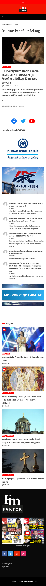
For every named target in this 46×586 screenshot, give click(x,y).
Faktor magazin (7, 564)
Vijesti (8, 67)
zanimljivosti (10, 393)
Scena (8, 353)
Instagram (23, 553)
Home (3, 24)
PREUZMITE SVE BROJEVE (23, 546)
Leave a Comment (19, 106)
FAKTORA (21, 130)
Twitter (10, 553)
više (3, 101)
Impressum (5, 567)
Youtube (17, 553)
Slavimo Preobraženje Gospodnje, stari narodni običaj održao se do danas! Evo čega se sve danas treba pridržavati (21, 399)
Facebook (4, 553)
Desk (3, 67)
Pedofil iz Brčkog (7, 106)
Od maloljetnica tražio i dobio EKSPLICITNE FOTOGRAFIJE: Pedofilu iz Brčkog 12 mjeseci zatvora (20, 77)
